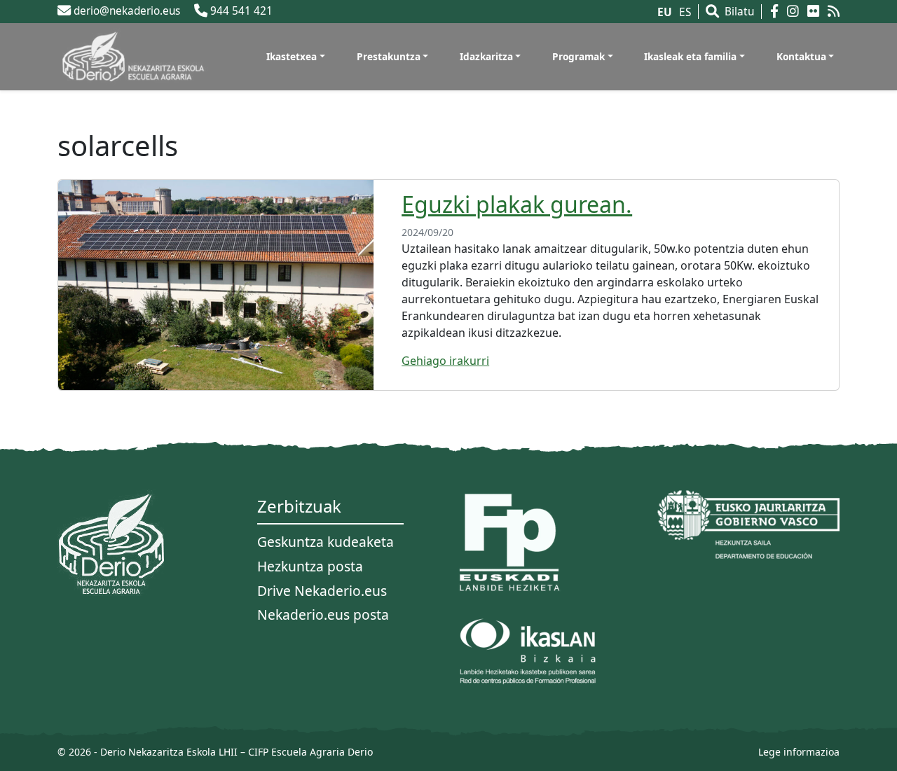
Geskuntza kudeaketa (325, 541)
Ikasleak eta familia (690, 56)
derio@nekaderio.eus (125, 11)
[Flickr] (816, 11)
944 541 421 (240, 11)
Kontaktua (801, 56)
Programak (578, 56)
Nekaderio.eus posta (323, 614)
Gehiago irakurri (445, 360)
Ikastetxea (291, 56)
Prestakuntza (388, 56)
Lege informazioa (799, 751)
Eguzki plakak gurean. (517, 204)
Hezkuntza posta (310, 566)
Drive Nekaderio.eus (322, 590)
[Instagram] (795, 11)
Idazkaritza (486, 56)
